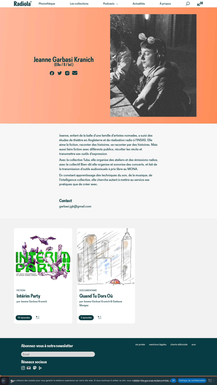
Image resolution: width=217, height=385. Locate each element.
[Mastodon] (34, 368)
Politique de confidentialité (192, 380)
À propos (165, 3)
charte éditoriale (178, 344)
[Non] (213, 380)
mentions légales (157, 344)
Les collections (79, 3)
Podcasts (108, 3)
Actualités (139, 3)
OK (173, 380)
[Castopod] (29, 367)
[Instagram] (23, 367)
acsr (194, 344)
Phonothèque (47, 3)
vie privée (140, 344)
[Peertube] (40, 367)
